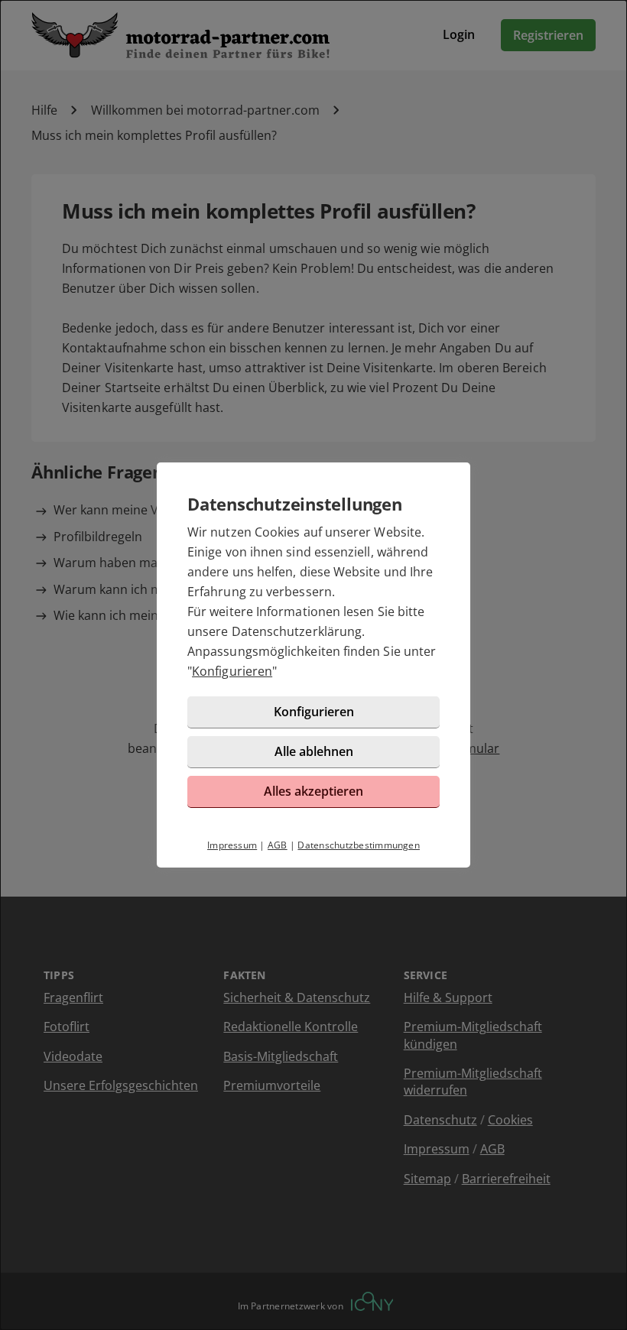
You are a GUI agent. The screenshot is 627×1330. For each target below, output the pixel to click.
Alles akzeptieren (313, 791)
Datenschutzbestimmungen (358, 845)
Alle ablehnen (314, 751)
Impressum (232, 845)
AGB (278, 845)
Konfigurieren (232, 671)
